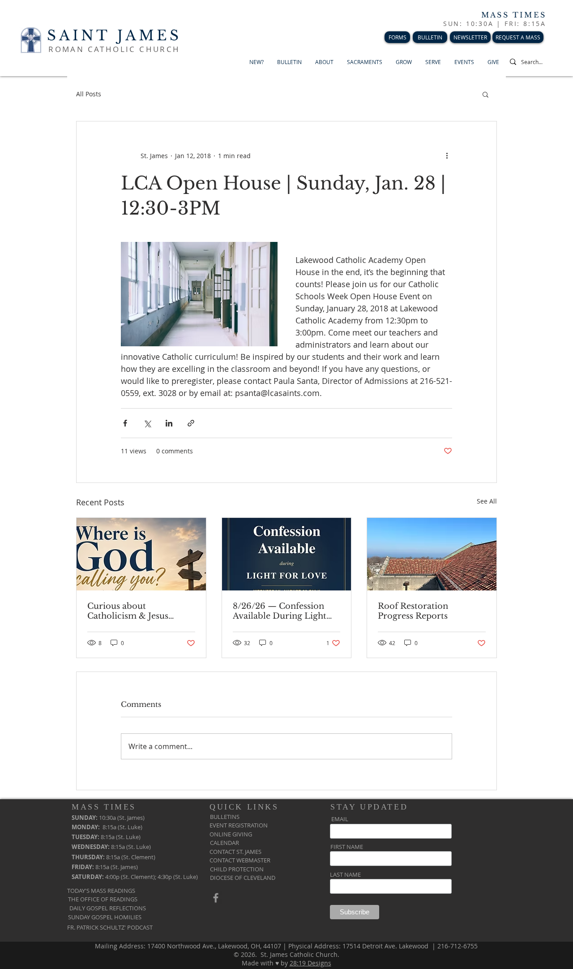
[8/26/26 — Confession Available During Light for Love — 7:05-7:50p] (286, 554)
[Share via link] (191, 423)
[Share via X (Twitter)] (147, 423)
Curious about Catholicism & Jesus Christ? (127, 611)
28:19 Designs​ (310, 963)
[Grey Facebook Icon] (216, 897)
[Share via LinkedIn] (169, 423)
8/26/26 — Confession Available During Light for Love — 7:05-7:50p (279, 611)
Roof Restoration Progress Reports (413, 611)
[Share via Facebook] (125, 423)
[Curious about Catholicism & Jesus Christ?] (141, 554)
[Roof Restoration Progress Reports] (431, 554)
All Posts (88, 94)
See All (487, 501)
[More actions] (446, 155)
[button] (485, 94)
